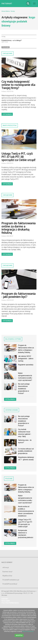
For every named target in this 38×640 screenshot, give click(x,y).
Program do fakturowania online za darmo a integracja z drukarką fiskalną (19, 227)
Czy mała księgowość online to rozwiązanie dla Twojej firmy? (18, 85)
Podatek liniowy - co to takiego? (12, 40)
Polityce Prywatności (28, 631)
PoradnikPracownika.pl (10, 584)
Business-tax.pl (7, 571)
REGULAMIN (6, 601)
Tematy (13, 11)
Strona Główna (6, 11)
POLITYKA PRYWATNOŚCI (10, 603)
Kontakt (5, 599)
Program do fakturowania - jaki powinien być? (19, 295)
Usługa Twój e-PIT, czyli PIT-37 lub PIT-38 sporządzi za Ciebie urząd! (18, 157)
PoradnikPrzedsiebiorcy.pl (11, 580)
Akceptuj (19, 635)
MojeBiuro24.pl (7, 576)
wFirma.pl (6, 567)
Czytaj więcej (7, 114)
